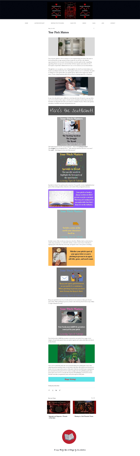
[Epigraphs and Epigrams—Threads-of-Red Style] (58, 407)
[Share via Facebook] (49, 390)
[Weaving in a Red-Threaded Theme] (84, 407)
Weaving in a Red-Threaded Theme (84, 416)
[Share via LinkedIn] (56, 390)
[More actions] (94, 28)
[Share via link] (59, 390)
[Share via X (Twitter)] (52, 390)
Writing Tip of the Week (53, 385)
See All (93, 398)
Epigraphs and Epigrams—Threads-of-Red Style (58, 417)
